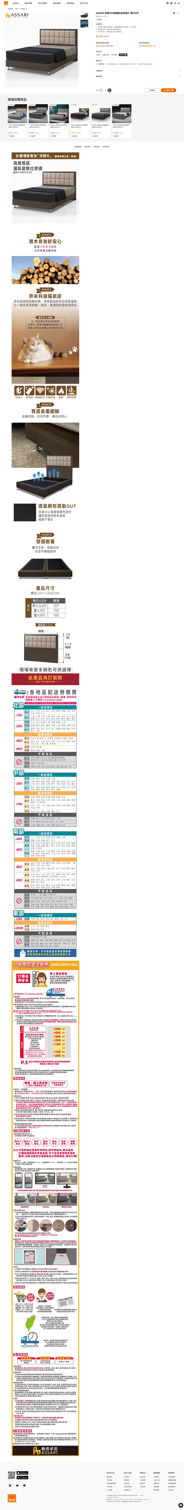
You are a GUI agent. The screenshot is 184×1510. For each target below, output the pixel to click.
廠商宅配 (101, 64)
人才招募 (109, 1490)
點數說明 (156, 1483)
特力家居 (109, 1487)
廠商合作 (142, 1483)
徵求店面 (142, 1477)
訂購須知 (97, 146)
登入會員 (102, 46)
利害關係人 (127, 1490)
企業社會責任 (128, 1487)
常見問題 (156, 1487)
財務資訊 (126, 1480)
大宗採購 (142, 1480)
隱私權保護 (171, 1487)
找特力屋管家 (42, 3)
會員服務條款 (172, 1483)
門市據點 (109, 1480)
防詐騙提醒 (171, 1477)
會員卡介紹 (157, 1480)
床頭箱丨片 (23, 9)
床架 (16, 9)
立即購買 (152, 90)
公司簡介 (126, 1477)
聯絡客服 (156, 1490)
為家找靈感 (70, 3)
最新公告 (109, 1477)
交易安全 (171, 1490)
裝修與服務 (57, 3)
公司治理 (126, 1483)
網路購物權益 (172, 1480)
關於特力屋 (84, 3)
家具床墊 (10, 9)
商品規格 (87, 146)
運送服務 (106, 146)
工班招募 (142, 1487)
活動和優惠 (28, 3)
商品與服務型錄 (111, 1483)
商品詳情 (78, 146)
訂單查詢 (156, 1477)
